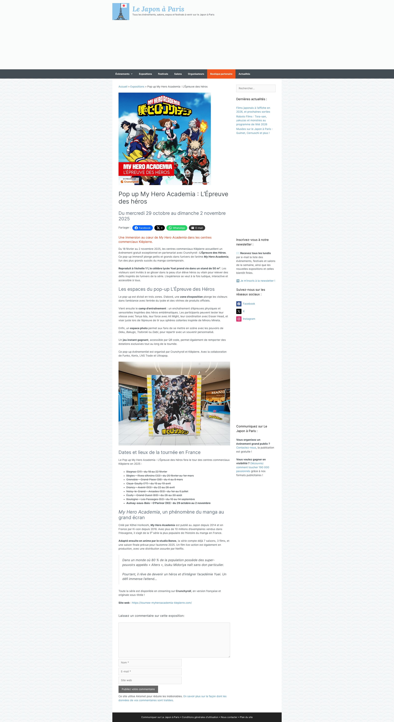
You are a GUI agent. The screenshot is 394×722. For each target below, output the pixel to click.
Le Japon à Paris (158, 8)
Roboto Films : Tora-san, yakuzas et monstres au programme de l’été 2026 (251, 120)
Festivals (163, 73)
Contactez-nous (246, 447)
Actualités (244, 73)
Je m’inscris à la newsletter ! (257, 280)
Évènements (122, 73)
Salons (178, 73)
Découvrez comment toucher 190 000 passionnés (252, 467)
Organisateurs (196, 73)
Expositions (145, 73)
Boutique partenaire (221, 73)
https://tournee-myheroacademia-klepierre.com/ (162, 602)
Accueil (123, 86)
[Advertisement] (197, 44)
